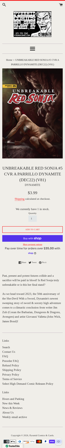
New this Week (11, 403)
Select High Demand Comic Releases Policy (27, 383)
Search (6, 347)
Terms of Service (12, 379)
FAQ (5, 356)
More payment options (32, 244)
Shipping (19, 198)
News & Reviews (12, 407)
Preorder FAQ (10, 360)
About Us (8, 412)
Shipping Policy (11, 369)
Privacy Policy (10, 374)
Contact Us (8, 351)
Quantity (32, 213)
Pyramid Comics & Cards (41, 435)
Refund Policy (10, 365)
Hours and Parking (13, 398)
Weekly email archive (14, 417)
